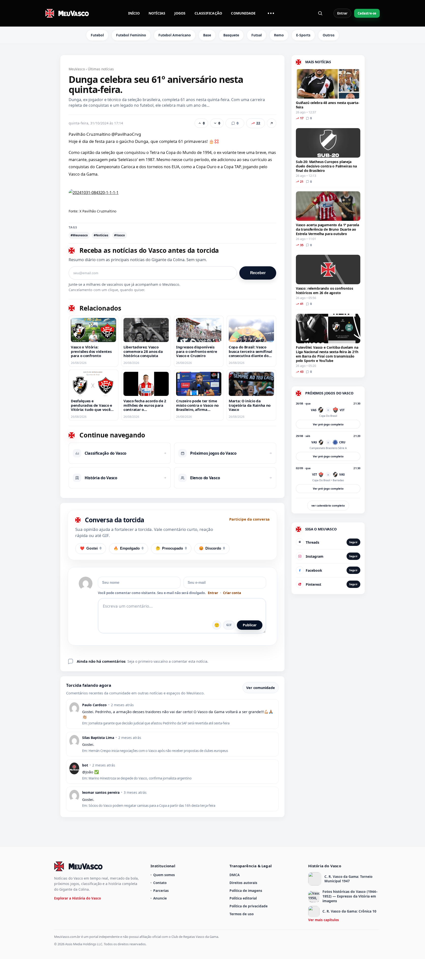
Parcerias (161, 890)
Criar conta (232, 593)
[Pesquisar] (320, 13)
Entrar (342, 13)
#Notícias (101, 235)
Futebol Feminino (131, 35)
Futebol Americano (174, 35)
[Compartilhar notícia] (271, 123)
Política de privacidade (248, 906)
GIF (229, 625)
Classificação (208, 13)
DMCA (234, 874)
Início (134, 13)
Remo (279, 35)
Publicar (250, 625)
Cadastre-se (367, 13)
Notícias (157, 13)
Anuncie (160, 898)
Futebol (97, 35)
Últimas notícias (101, 69)
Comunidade (243, 13)
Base (207, 35)
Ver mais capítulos (323, 919)
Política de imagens (245, 890)
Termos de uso (241, 914)
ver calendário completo (328, 505)
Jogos (180, 13)
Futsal (256, 35)
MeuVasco (77, 69)
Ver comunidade (260, 687)
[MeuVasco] (67, 13)
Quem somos (164, 874)
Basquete (231, 35)
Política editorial (243, 898)
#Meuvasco (79, 235)
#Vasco (119, 235)
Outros (328, 35)
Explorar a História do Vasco (77, 898)
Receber (258, 273)
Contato (160, 882)
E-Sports (303, 35)
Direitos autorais (243, 882)
